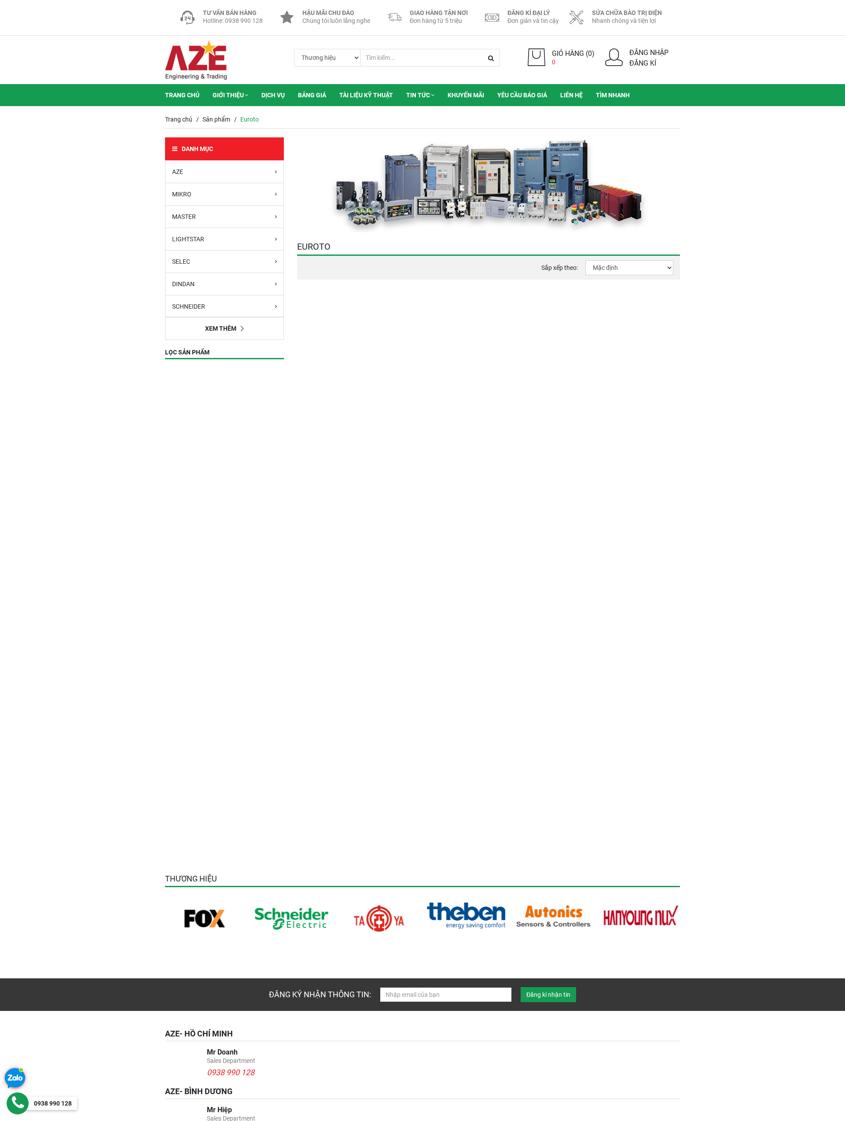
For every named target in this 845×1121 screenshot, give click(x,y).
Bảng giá (312, 95)
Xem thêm (220, 328)
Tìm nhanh (613, 95)
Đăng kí (642, 63)
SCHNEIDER (188, 306)
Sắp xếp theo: (559, 267)
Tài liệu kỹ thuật (366, 95)
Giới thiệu (229, 95)
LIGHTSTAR (188, 239)
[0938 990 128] (18, 1103)
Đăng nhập (649, 52)
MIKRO (181, 194)
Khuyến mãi (466, 95)
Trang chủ (182, 95)
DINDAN (183, 284)
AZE (177, 171)
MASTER (184, 216)
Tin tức (418, 95)
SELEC (181, 261)
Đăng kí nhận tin (548, 994)
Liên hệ (571, 95)
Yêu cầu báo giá (522, 95)
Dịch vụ (273, 95)
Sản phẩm (216, 119)
